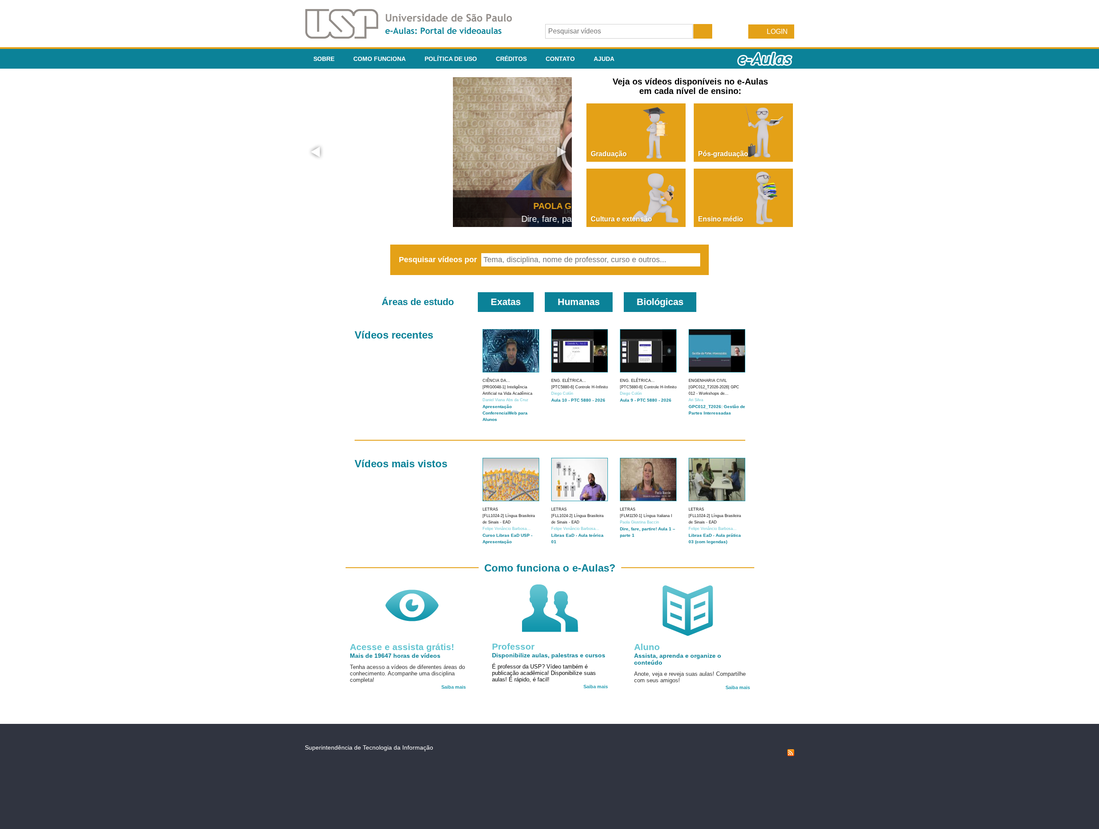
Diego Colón (562, 393)
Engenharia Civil (708, 380)
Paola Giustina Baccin (639, 522)
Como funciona (379, 58)
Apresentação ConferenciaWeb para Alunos (505, 413)
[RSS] (790, 753)
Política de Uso (451, 58)
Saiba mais (453, 687)
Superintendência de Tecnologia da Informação (369, 747)
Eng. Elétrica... (568, 380)
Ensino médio (720, 219)
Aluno (647, 647)
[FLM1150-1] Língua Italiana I (646, 516)
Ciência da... (496, 380)
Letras (490, 509)
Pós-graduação (723, 153)
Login (777, 31)
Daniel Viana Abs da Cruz (505, 400)
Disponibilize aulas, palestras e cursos (548, 655)
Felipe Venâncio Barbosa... (507, 528)
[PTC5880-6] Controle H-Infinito (579, 387)
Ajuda (604, 58)
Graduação (609, 153)
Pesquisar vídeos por (439, 259)
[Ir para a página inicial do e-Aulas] (415, 36)
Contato (560, 58)
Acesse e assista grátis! (402, 647)
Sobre (323, 58)
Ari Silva (696, 400)
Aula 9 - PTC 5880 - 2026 (645, 400)
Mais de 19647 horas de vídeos (395, 655)
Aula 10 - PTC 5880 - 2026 (578, 400)
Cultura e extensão (621, 219)
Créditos (511, 58)
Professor (513, 646)
